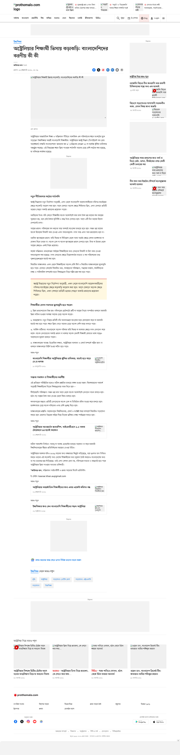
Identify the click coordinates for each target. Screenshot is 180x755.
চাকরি (80, 18)
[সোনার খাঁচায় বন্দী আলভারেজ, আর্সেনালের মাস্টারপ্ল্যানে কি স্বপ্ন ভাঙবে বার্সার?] (139, 7)
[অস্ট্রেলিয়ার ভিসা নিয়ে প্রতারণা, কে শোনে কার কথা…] (71, 656)
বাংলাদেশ (25, 18)
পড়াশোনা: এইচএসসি (83, 579)
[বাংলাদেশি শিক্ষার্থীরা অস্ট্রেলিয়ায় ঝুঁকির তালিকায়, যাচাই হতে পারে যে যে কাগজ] (100, 360)
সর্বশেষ (16, 18)
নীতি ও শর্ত (94, 731)
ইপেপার (16, 709)
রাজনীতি (35, 18)
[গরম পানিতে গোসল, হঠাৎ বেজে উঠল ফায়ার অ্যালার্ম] (109, 656)
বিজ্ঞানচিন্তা (68, 704)
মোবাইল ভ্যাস (69, 709)
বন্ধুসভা (118, 704)
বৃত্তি (34, 579)
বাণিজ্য (48, 18)
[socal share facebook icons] (94, 71)
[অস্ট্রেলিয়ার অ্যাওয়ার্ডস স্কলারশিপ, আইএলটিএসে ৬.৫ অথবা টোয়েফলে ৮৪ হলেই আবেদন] (100, 429)
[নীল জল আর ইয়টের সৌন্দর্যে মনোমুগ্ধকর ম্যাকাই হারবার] (159, 191)
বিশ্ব (42, 18)
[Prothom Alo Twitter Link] (23, 722)
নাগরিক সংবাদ (19, 704)
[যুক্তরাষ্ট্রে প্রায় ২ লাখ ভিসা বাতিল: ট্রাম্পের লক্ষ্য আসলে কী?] (70, 7)
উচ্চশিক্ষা (18, 41)
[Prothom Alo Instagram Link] (29, 722)
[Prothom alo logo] (26, 695)
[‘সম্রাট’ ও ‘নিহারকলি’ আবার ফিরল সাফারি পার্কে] (104, 7)
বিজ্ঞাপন (73, 731)
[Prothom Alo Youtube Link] (36, 722)
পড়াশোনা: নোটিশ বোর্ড (61, 579)
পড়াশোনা (36, 585)
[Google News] (41, 722)
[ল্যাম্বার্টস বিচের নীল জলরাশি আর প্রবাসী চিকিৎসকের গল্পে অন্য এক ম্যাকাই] (159, 93)
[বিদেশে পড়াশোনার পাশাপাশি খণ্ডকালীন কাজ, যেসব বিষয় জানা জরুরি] (159, 113)
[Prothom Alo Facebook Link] (17, 722)
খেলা (64, 18)
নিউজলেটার (117, 731)
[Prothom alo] (30, 7)
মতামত (56, 18)
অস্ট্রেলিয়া (44, 579)
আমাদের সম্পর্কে (60, 731)
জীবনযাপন (89, 18)
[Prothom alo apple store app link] (158, 722)
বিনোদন (72, 18)
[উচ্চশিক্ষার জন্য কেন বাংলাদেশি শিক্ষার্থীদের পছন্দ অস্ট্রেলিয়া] (100, 508)
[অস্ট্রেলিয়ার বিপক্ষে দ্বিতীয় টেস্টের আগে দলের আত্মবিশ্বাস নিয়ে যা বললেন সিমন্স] (32, 656)
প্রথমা (41, 709)
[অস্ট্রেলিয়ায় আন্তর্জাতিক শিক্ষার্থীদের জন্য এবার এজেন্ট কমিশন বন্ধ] (100, 489)
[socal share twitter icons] (99, 71)
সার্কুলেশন (83, 731)
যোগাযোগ (105, 731)
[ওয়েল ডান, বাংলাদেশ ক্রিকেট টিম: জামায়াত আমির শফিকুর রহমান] (148, 656)
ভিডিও (98, 18)
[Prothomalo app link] (141, 722)
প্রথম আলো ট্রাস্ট (95, 704)
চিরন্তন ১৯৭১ (145, 704)
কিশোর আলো (44, 704)
